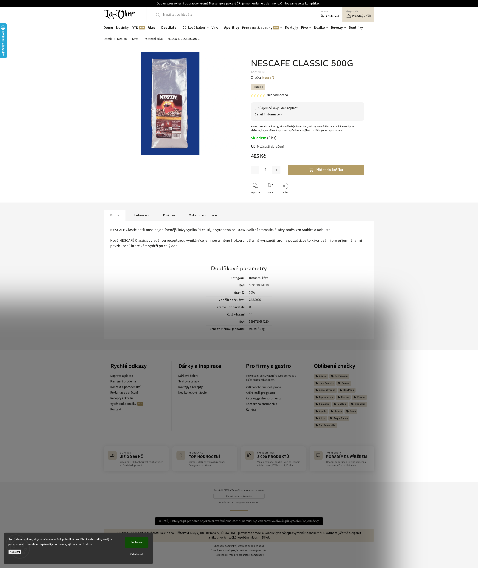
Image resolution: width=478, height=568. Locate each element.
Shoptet (230, 502)
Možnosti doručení (270, 147)
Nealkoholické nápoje (192, 392)
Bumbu (345, 383)
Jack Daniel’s (326, 383)
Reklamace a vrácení (124, 392)
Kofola (338, 411)
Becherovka (341, 376)
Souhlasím (136, 542)
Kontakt (115, 409)
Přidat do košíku (329, 169)
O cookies (216, 550)
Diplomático (326, 397)
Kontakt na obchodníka (261, 404)
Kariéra (251, 409)
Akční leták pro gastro (260, 393)
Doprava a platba (121, 376)
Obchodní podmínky (224, 546)
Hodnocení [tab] (141, 215)
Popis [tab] (114, 215)
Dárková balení (188, 376)
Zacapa (361, 397)
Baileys (345, 397)
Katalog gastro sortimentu (264, 398)
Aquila (322, 411)
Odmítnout (136, 554)
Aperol (323, 376)
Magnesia (360, 404)
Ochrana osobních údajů (251, 546)
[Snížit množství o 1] (255, 170)
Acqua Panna (341, 418)
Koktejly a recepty (190, 387)
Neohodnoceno (277, 95)
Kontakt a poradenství (125, 387)
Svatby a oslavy (188, 381)
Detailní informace (267, 114)
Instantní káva (258, 278)
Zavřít (358, 198)
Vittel (322, 418)
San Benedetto (327, 425)
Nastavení (15, 552)
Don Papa (348, 390)
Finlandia (324, 404)
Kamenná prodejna (123, 381)
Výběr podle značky (123, 404)
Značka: (262, 77)
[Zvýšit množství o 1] (276, 170)
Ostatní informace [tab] (203, 215)
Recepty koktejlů (121, 398)
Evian (353, 411)
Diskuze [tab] (169, 215)
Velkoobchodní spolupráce (263, 387)
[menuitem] (109, 27)
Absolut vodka (327, 390)
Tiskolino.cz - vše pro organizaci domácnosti (239, 555)
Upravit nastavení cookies (239, 496)
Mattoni (342, 404)
